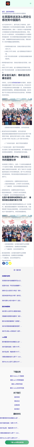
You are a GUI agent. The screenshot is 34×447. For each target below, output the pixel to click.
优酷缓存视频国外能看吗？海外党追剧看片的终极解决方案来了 (12, 316)
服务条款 (17, 397)
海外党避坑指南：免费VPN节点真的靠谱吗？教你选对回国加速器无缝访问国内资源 (12, 347)
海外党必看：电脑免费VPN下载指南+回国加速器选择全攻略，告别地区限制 (12, 351)
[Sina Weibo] (10, 263)
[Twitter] (6, 263)
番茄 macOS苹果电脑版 (17, 380)
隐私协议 (17, 401)
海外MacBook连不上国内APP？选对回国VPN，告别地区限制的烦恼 (12, 361)
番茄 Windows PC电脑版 (17, 376)
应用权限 (17, 405)
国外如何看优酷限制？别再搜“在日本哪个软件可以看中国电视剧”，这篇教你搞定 (12, 321)
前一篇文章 (17, 270)
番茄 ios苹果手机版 (17, 384)
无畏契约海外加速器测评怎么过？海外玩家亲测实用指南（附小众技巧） (12, 280)
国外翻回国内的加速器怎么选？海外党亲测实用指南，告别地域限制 (12, 342)
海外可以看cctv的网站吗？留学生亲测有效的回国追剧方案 (12, 331)
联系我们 (17, 409)
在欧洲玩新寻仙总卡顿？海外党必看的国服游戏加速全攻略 (12, 295)
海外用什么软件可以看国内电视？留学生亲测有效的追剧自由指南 (12, 311)
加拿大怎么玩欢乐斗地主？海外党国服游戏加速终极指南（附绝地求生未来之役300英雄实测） (12, 290)
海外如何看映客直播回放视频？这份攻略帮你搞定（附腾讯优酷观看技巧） (12, 326)
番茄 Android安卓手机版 (17, 388)
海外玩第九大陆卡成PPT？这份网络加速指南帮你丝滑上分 (12, 300)
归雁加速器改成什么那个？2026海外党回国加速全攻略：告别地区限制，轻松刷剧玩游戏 (12, 356)
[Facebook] (3, 263)
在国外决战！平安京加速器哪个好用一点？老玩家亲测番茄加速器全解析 (12, 285)
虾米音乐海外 (17, 82)
